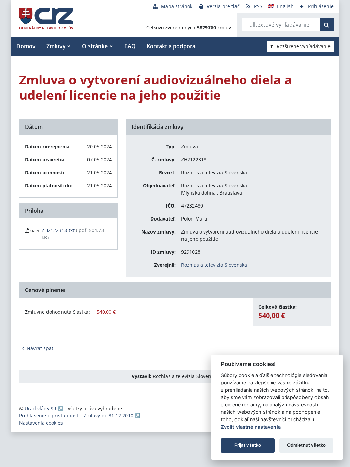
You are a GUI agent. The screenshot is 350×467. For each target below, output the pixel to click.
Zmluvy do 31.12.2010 (108, 415)
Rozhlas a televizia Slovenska (214, 265)
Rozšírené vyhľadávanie (304, 46)
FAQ (130, 46)
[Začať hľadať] (327, 24)
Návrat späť (40, 348)
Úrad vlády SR (40, 408)
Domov (26, 46)
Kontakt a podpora (171, 46)
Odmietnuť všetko (306, 445)
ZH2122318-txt (58, 230)
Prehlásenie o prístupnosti (49, 415)
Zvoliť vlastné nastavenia (251, 427)
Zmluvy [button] (56, 46)
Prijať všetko (247, 445)
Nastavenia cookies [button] (41, 422)
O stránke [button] (95, 46)
